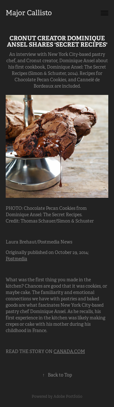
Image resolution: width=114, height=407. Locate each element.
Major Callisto (29, 13)
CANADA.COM (69, 351)
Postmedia (16, 259)
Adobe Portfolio (68, 396)
